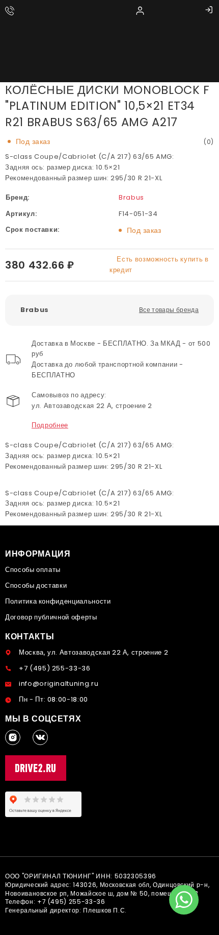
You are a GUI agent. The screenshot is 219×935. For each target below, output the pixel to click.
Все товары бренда (169, 309)
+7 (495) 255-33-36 (55, 668)
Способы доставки (36, 585)
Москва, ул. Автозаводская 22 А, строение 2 (93, 652)
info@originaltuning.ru (58, 683)
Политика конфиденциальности (58, 601)
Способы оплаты (33, 569)
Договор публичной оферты (51, 617)
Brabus (131, 197)
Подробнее (50, 425)
